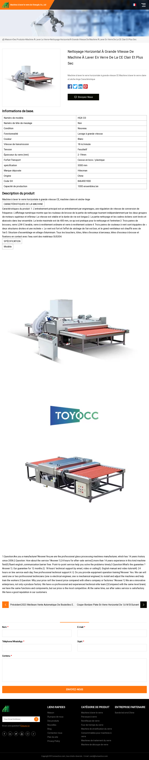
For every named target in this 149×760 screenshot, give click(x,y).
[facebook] (4, 734)
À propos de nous (55, 717)
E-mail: (81, 627)
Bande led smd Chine (124, 713)
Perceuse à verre (89, 717)
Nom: (5, 627)
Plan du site (52, 737)
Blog (49, 729)
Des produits (18, 39)
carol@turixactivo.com (98, 756)
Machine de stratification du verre (96, 729)
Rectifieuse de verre (90, 721)
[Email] (36, 719)
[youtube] (22, 734)
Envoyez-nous (85, 97)
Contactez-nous (54, 733)
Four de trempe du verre (92, 725)
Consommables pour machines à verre (96, 735)
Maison (8, 39)
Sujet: (80, 641)
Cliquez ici (25, 726)
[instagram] (27, 734)
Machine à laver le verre (37, 39)
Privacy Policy (53, 741)
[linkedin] (10, 734)
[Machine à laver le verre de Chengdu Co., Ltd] (16, 708)
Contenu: (7, 656)
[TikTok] (33, 734)
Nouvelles (51, 725)
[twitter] (16, 734)
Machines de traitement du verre (96, 740)
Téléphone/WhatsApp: (13, 641)
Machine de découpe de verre (94, 744)
